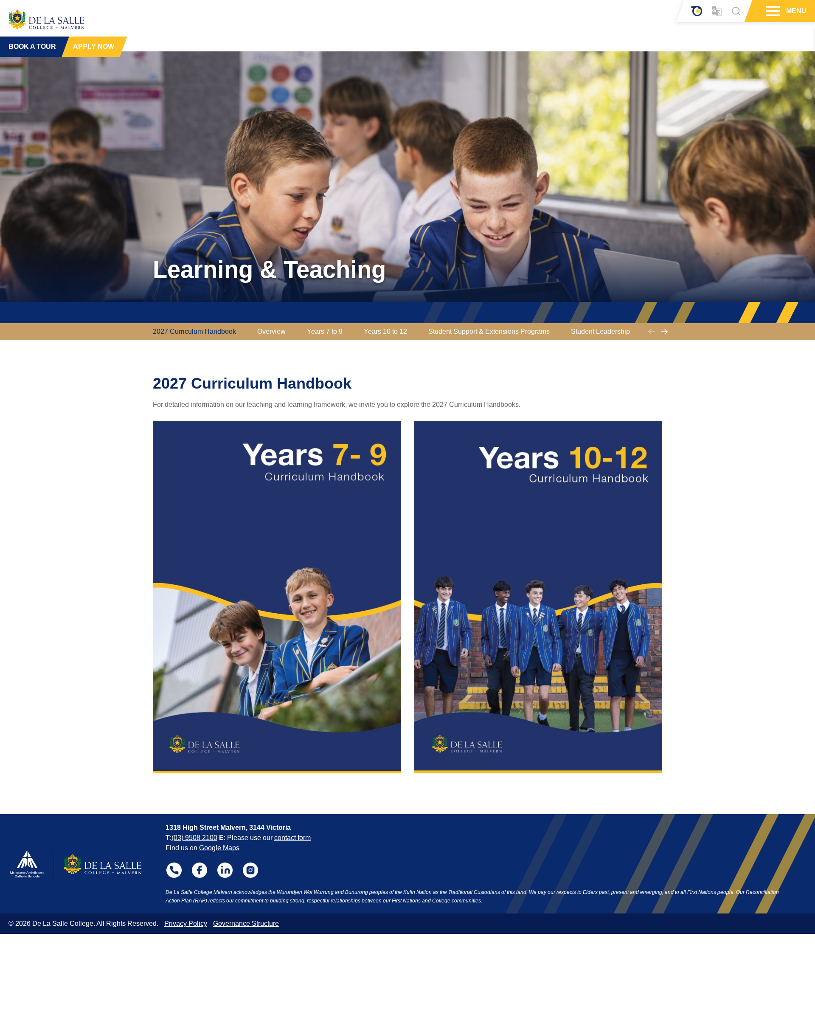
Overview (271, 331)
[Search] (736, 11)
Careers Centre (674, 331)
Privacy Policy (185, 923)
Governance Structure (246, 923)
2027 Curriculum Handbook (194, 331)
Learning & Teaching (269, 269)
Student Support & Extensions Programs (489, 331)
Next (664, 331)
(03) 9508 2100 (194, 837)
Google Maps (219, 847)
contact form (292, 837)
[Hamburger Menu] (772, 11)
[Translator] (717, 11)
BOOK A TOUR (32, 46)
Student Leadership (600, 331)
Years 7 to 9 (325, 331)
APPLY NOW (93, 46)
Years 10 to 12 (385, 331)
